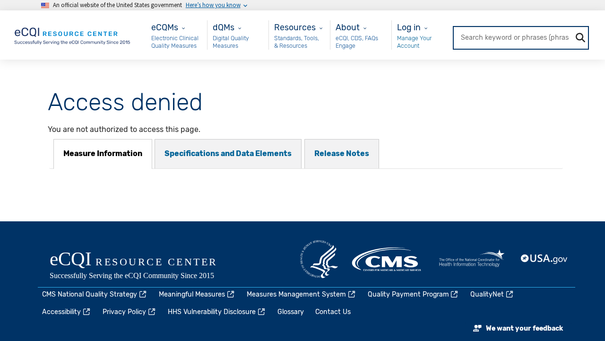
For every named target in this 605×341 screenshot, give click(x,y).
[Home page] (72, 34)
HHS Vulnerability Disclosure (212, 312)
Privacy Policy (124, 312)
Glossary (290, 312)
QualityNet (487, 294)
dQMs (223, 27)
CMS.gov (387, 259)
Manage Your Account (414, 42)
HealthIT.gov (471, 259)
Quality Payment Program (408, 294)
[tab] (102, 154)
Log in (409, 27)
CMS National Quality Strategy (89, 294)
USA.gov (544, 259)
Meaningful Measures (192, 294)
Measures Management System (296, 294)
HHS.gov (319, 259)
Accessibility (61, 312)
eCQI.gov (144, 266)
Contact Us (333, 312)
